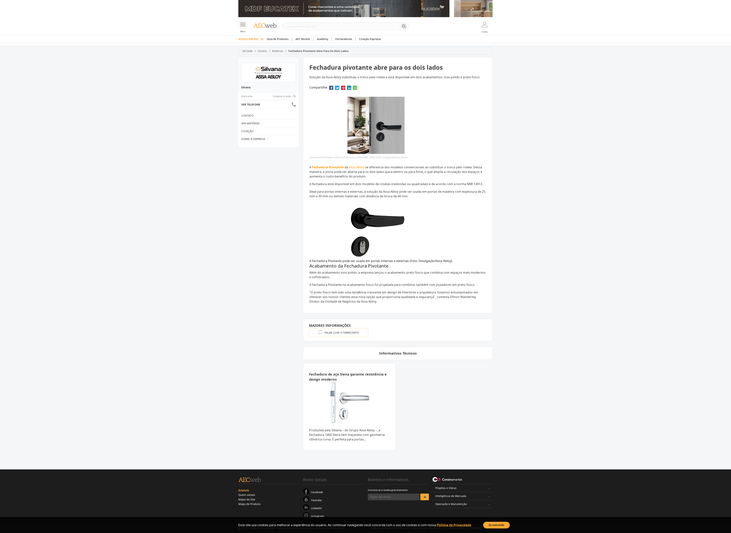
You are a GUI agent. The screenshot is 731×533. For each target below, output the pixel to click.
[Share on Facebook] (331, 89)
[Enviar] (424, 497)
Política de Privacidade (454, 525)
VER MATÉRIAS (250, 123)
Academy (322, 39)
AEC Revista (302, 39)
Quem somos (246, 495)
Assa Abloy (356, 167)
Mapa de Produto (249, 504)
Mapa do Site (246, 499)
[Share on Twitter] (337, 89)
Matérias (277, 51)
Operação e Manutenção (451, 504)
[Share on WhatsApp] (355, 89)
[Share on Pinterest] (343, 89)
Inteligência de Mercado (450, 496)
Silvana (262, 51)
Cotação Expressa (370, 39)
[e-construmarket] (447, 479)
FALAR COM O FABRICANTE (342, 332)
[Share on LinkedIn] (349, 89)
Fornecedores (343, 39)
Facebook (317, 492)
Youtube (316, 500)
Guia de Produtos (278, 39)
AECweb (247, 51)
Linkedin (316, 508)
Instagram (317, 516)
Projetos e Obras (445, 488)
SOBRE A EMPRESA (253, 139)
